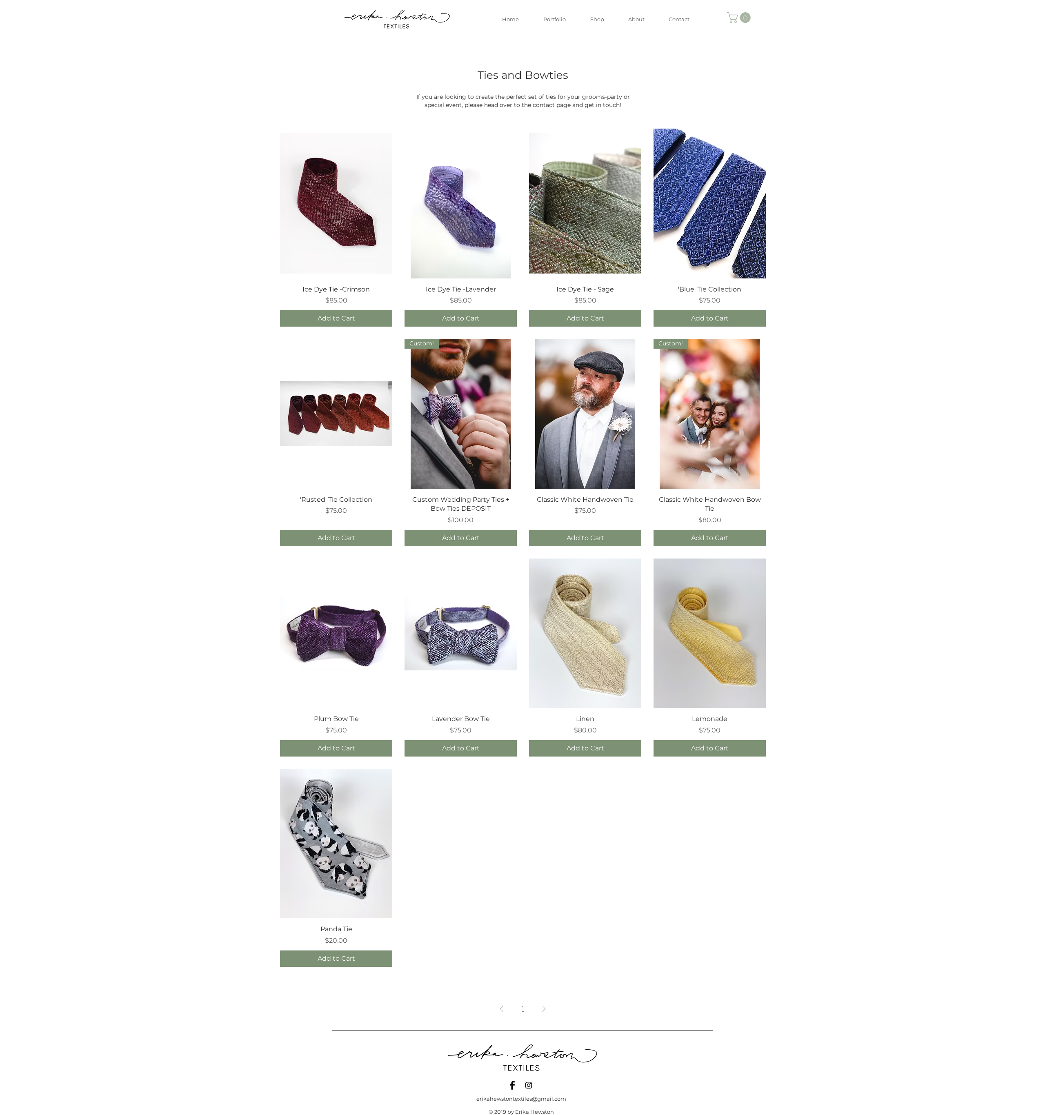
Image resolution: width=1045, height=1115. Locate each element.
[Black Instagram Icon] (528, 1085)
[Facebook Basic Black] (512, 1085)
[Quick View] (336, 203)
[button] (740, 17)
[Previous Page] (502, 1009)
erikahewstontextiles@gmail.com (521, 1098)
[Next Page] (544, 1009)
